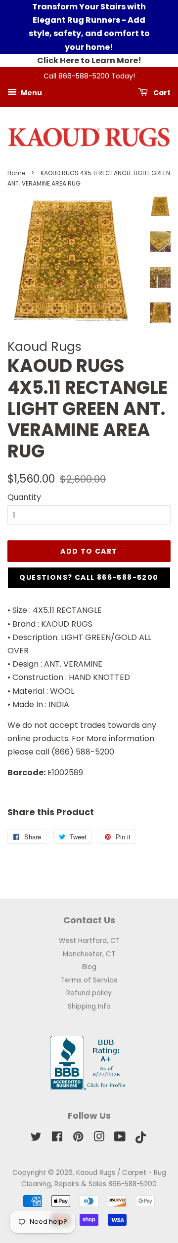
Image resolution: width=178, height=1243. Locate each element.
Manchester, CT (89, 954)
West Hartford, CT (89, 940)
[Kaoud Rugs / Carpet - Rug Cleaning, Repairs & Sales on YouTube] (120, 1138)
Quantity (24, 497)
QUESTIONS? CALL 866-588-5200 (88, 577)
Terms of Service (89, 980)
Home (16, 173)
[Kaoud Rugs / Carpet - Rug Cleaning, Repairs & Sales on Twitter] (36, 1138)
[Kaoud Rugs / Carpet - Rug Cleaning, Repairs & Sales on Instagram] (98, 1138)
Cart (161, 92)
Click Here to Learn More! (89, 60)
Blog (89, 967)
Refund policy (89, 993)
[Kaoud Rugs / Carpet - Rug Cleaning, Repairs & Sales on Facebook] (57, 1138)
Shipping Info (89, 1006)
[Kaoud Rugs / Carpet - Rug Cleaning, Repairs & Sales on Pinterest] (78, 1138)
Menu (30, 92)
